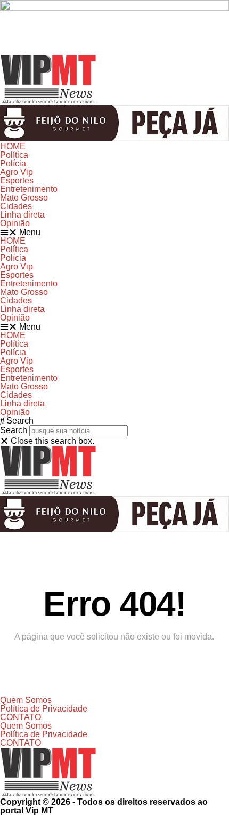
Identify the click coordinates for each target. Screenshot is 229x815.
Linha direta (22, 214)
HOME (13, 146)
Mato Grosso (24, 197)
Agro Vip (16, 172)
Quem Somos (26, 700)
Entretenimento (29, 189)
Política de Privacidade (43, 708)
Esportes (17, 180)
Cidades (16, 206)
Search (13, 430)
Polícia (13, 163)
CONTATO (20, 717)
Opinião (15, 223)
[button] (114, 232)
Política (14, 154)
